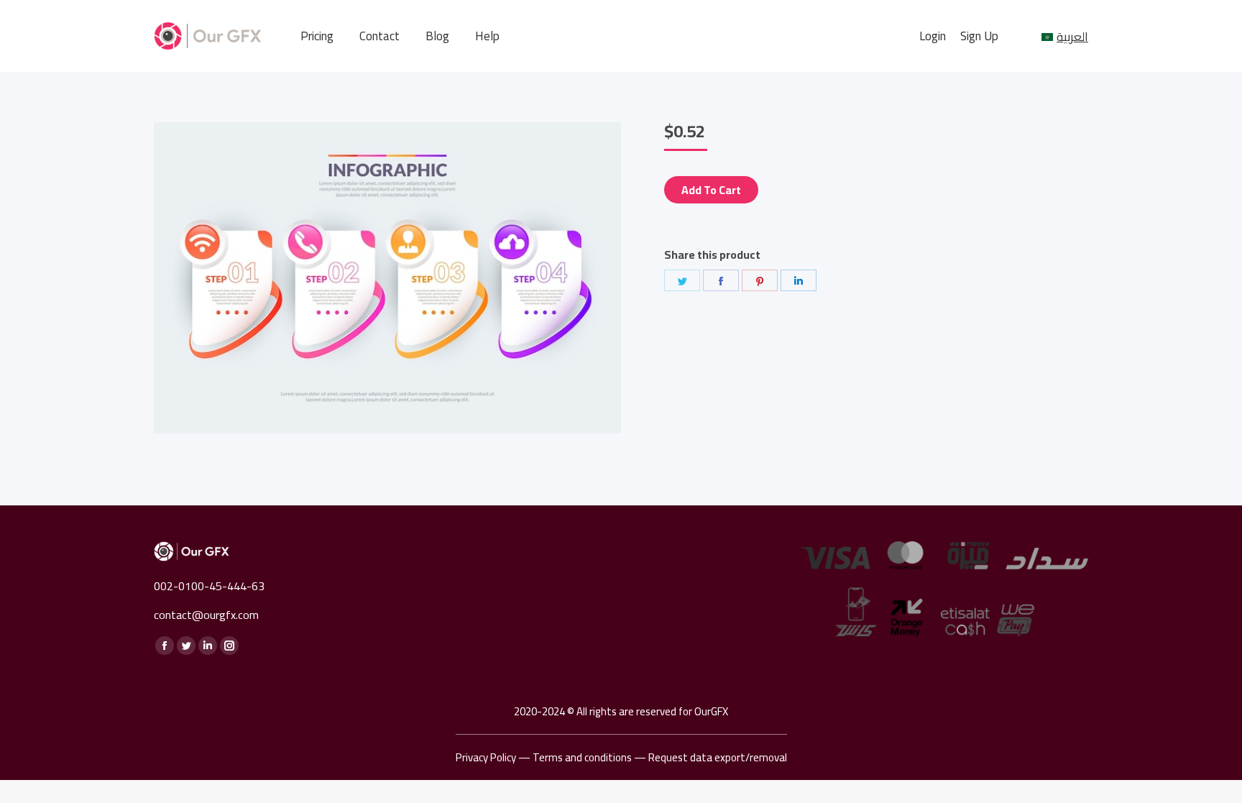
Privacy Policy (486, 757)
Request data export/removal (717, 757)
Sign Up (979, 36)
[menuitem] (317, 36)
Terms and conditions (582, 757)
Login (932, 36)
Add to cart (711, 190)
